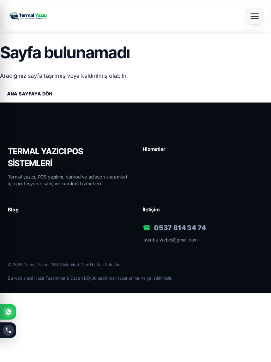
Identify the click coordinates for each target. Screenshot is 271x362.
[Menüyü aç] (254, 16)
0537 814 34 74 (180, 228)
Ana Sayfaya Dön (29, 94)
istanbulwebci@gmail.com (170, 240)
